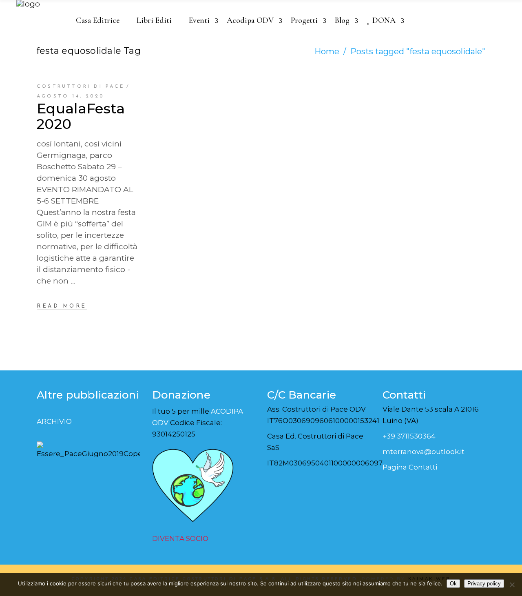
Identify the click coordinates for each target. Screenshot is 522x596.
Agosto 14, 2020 (70, 96)
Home (326, 51)
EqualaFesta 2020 (81, 116)
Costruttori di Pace (80, 86)
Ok (453, 583)
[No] (512, 584)
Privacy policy (484, 583)
